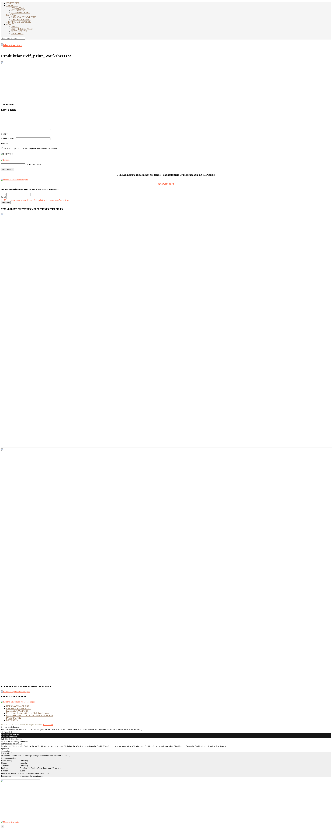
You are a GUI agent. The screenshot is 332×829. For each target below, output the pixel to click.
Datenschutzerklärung (10, 741)
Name (4, 134)
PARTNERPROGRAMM (22, 29)
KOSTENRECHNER (20, 12)
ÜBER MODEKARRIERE (17, 706)
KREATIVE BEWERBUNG (18, 708)
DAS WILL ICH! (166, 184)
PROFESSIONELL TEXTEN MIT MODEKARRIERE (29, 715)
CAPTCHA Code (33, 165)
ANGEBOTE (12, 5)
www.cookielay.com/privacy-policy (34, 773)
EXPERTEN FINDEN (20, 19)
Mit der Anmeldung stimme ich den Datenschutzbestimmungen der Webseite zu (36, 200)
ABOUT (10, 24)
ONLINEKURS (18, 10)
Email (3, 197)
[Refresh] (5, 160)
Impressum (23, 741)
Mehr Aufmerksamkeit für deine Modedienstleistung (27, 713)
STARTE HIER (12, 3)
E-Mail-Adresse (8, 139)
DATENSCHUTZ (19, 31)
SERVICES (11, 15)
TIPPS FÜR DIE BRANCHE (18, 22)
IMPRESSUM (17, 33)
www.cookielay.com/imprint (31, 776)
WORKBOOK (17, 8)
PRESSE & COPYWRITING (23, 17)
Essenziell (8, 732)
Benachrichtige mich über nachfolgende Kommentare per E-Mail (30, 148)
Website (4, 143)
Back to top (48, 724)
